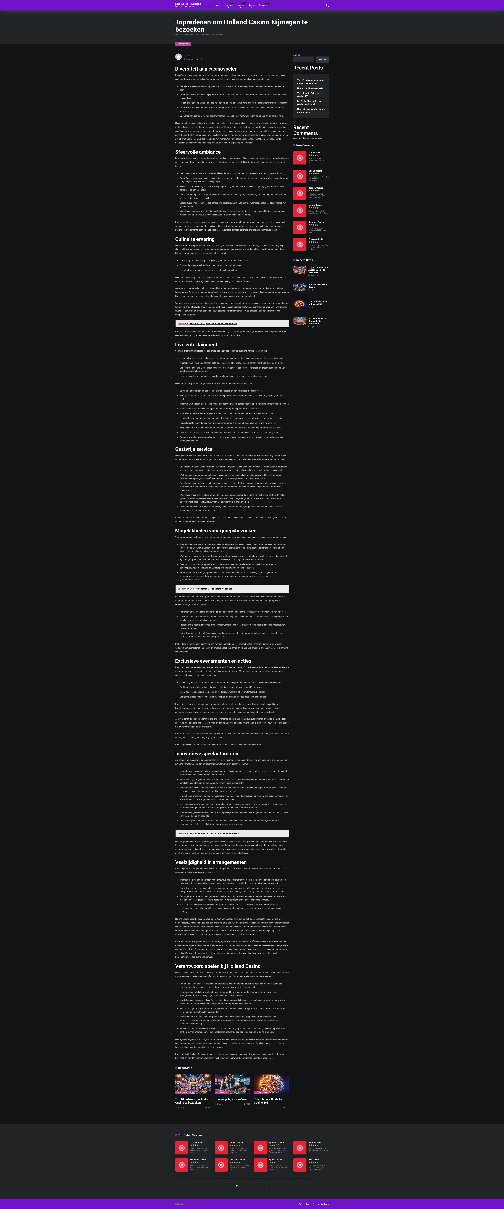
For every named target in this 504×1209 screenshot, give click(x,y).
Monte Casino (315, 205)
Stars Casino (314, 152)
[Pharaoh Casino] (299, 250)
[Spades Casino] (299, 199)
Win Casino (313, 1159)
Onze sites (179, 1204)
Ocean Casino (315, 171)
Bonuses (263, 5)
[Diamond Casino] (299, 233)
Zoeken (296, 55)
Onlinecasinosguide (190, 3)
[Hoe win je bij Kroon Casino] (232, 1084)
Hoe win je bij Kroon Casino (232, 1099)
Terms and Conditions (321, 1204)
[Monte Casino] (299, 216)
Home (217, 5)
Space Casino (276, 1159)
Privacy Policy (304, 1204)
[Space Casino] (260, 1171)
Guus (189, 55)
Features (228, 5)
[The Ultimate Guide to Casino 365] (271, 1084)
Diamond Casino (316, 222)
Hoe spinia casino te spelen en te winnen (311, 110)
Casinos (240, 5)
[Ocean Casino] (299, 182)
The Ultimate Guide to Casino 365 (268, 1101)
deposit (317, 196)
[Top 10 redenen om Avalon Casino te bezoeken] (193, 1084)
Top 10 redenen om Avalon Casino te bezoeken (192, 1101)
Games (251, 5)
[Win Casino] (299, 1171)
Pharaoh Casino (316, 239)
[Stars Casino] (299, 164)
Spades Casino (315, 188)
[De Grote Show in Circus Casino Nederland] (299, 324)
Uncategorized (183, 44)
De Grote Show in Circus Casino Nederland (309, 102)
